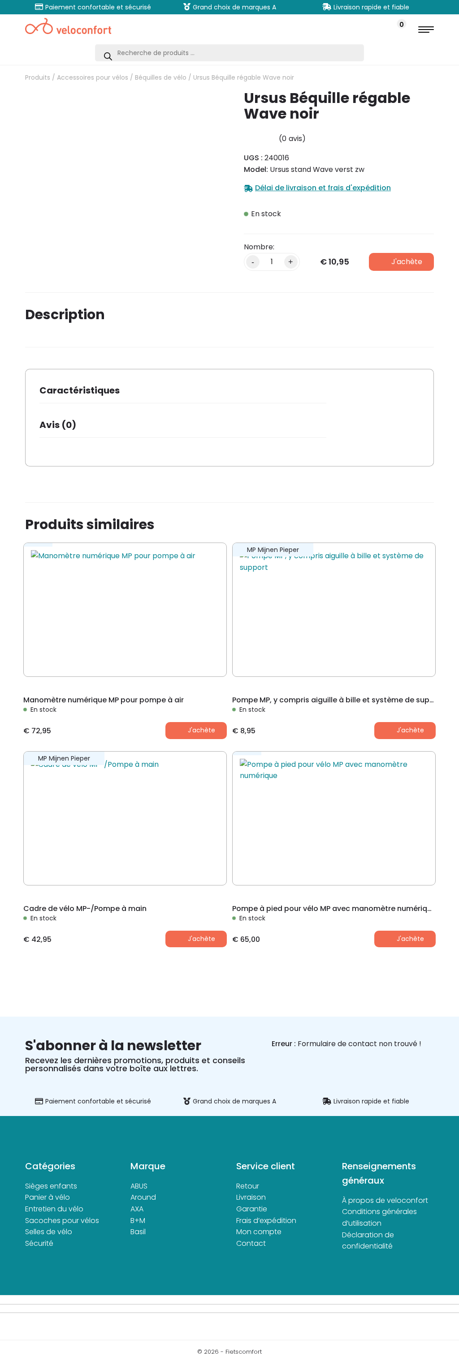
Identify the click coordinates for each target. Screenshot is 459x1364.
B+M (137, 1220)
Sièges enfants (51, 1186)
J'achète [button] (201, 730)
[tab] (182, 393)
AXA (136, 1209)
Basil (138, 1232)
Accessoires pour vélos (92, 77)
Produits (37, 77)
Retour (247, 1186)
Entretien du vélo (54, 1209)
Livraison (251, 1197)
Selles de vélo (48, 1232)
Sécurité (39, 1243)
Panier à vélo (47, 1197)
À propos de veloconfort (385, 1200)
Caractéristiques (79, 390)
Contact (251, 1243)
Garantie (251, 1209)
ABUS (138, 1186)
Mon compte (258, 1232)
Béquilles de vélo (160, 77)
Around (143, 1197)
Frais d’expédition (266, 1220)
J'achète (406, 262)
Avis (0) (57, 425)
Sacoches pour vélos (62, 1220)
